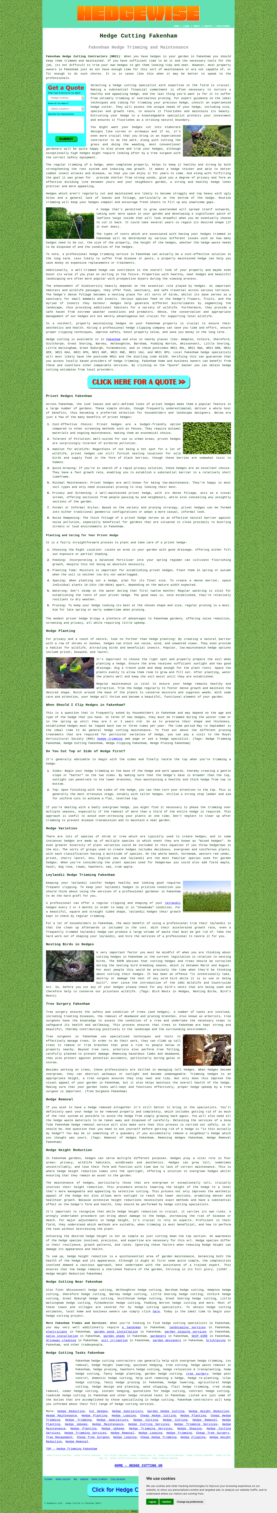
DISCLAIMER (223, 26)
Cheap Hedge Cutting (158, 1415)
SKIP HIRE (200, 1336)
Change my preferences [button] (190, 1501)
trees (166, 1025)
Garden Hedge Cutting (165, 1411)
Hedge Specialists (127, 1411)
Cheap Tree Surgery (212, 1433)
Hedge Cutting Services (149, 1424)
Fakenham (113, 339)
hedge (95, 107)
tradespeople (91, 1344)
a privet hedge (173, 542)
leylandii (173, 903)
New (75, 1479)
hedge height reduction (77, 1171)
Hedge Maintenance (61, 1415)
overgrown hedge (115, 807)
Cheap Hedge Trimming (158, 1437)
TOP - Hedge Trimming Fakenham (71, 1448)
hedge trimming (110, 738)
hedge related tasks (145, 1395)
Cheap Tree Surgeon (93, 1437)
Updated (84, 1479)
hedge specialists (216, 352)
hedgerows (163, 862)
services (120, 365)
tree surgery (197, 1373)
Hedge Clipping (193, 1437)
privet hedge (77, 618)
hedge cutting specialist (134, 85)
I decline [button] (166, 1501)
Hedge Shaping (189, 1428)
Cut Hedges (98, 1411)
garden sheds (114, 1336)
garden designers (167, 1340)
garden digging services (186, 1331)
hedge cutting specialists (158, 1307)
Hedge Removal (205, 1420)
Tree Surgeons (118, 1479)
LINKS (186, 26)
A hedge (102, 209)
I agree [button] (152, 1501)
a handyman (131, 1327)
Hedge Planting (94, 1415)
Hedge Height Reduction (209, 1411)
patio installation (62, 1336)
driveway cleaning (61, 1340)
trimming (53, 202)
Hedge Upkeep (76, 1424)
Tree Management (59, 1437)
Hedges (51, 193)
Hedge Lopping (124, 1415)
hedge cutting (219, 1307)
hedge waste (210, 242)
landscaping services (187, 1327)
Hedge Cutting (145, 1420)
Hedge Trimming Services (195, 1424)
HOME (176, 26)
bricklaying (216, 1340)
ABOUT (196, 26)
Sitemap (48, 1479)
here (156, 1311)
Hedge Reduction (71, 1411)
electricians (56, 1331)
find (59, 1290)
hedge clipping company (145, 327)
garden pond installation (116, 1331)
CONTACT (208, 26)
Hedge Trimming (78, 1420)
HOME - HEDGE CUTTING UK (139, 1465)
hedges (155, 56)
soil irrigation (114, 1340)
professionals (57, 78)
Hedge (50, 339)
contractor (99, 140)
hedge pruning (128, 1382)
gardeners (158, 1336)
